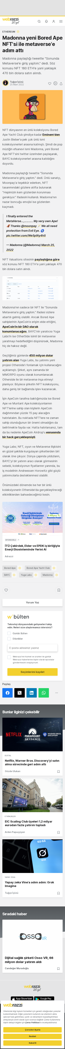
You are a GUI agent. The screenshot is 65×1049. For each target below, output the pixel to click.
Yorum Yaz (32, 602)
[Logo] (10, 20)
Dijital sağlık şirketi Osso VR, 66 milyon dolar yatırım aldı (29, 960)
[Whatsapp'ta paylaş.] (44, 693)
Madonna (48, 575)
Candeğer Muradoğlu (17, 968)
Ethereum (8, 31)
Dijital (8, 755)
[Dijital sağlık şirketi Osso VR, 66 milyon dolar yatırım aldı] (32, 936)
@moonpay (29, 226)
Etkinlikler (10, 816)
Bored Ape (10, 568)
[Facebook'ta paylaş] (8, 693)
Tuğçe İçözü (11, 893)
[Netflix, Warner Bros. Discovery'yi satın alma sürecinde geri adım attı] (32, 734)
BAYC (7, 575)
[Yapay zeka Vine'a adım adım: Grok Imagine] (32, 856)
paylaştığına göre (47, 259)
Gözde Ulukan (12, 771)
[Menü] (60, 21)
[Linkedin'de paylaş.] (32, 693)
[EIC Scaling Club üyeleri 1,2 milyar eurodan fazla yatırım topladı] (32, 795)
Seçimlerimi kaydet (32, 672)
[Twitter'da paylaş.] (20, 693)
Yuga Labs (26, 575)
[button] (32, 288)
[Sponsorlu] (32, 519)
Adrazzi (9, 556)
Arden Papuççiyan (15, 832)
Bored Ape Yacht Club (38, 568)
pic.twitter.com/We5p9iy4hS (26, 235)
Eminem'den (51, 134)
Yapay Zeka (10, 877)
